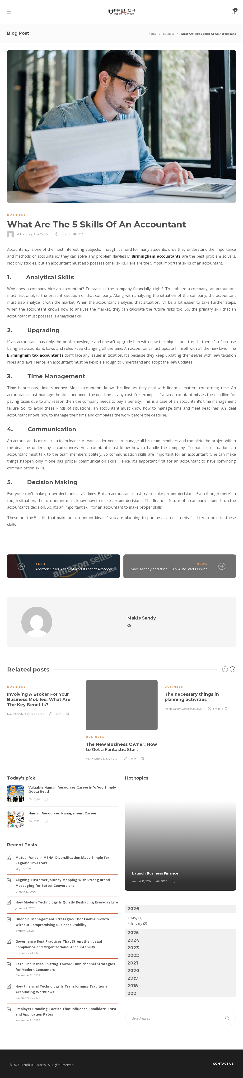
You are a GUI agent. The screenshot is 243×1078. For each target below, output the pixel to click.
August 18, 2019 (141, 881)
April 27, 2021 (41, 234)
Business (168, 33)
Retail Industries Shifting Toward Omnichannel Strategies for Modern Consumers (65, 967)
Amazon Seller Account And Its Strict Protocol (73, 569)
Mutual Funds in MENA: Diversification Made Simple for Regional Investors (62, 860)
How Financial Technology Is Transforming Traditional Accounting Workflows (61, 989)
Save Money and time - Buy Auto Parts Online (169, 569)
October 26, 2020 (192, 708)
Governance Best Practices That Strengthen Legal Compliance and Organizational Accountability (58, 944)
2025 (133, 932)
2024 (133, 940)
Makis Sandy (24, 234)
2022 (133, 955)
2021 (132, 963)
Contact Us (223, 1063)
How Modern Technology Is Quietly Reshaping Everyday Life (66, 902)
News (202, 564)
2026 (133, 908)
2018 (132, 985)
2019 (132, 978)
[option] (43, 697)
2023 (133, 947)
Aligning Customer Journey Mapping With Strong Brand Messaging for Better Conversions (62, 883)
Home (152, 33)
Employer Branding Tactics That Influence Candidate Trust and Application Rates (66, 1012)
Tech (40, 564)
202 (131, 993)
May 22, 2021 (110, 759)
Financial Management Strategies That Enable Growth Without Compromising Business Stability (62, 922)
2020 (133, 970)
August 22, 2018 (33, 714)
